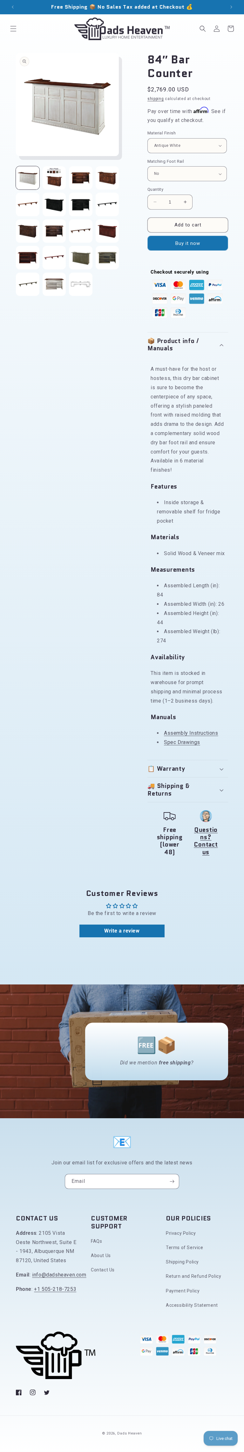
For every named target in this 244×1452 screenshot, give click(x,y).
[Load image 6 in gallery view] (54, 204)
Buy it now (187, 243)
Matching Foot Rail (165, 161)
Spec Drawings (182, 742)
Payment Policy (183, 1290)
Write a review (121, 931)
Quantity (155, 189)
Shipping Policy (182, 1261)
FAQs (96, 1241)
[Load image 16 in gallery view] (107, 257)
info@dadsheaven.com (59, 1275)
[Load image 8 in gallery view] (107, 204)
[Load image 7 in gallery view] (80, 204)
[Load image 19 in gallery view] (80, 284)
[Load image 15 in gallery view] (80, 257)
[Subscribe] (172, 1181)
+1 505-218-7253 (55, 1289)
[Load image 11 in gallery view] (80, 231)
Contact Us (103, 1269)
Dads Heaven (129, 1433)
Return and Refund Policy (193, 1276)
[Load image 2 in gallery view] (54, 178)
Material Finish (161, 133)
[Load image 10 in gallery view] (54, 231)
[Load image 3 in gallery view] (80, 178)
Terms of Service (184, 1247)
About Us (101, 1255)
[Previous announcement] (13, 7)
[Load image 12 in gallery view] (107, 231)
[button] (13, 29)
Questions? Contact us (206, 841)
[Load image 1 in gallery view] (27, 178)
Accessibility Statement (192, 1305)
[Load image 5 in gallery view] (27, 204)
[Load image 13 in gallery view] (27, 257)
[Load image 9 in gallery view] (27, 231)
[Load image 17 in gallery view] (27, 284)
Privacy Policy (181, 1233)
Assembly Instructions (191, 733)
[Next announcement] (231, 7)
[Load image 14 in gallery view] (54, 257)
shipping (155, 99)
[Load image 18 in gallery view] (54, 284)
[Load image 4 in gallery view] (107, 178)
